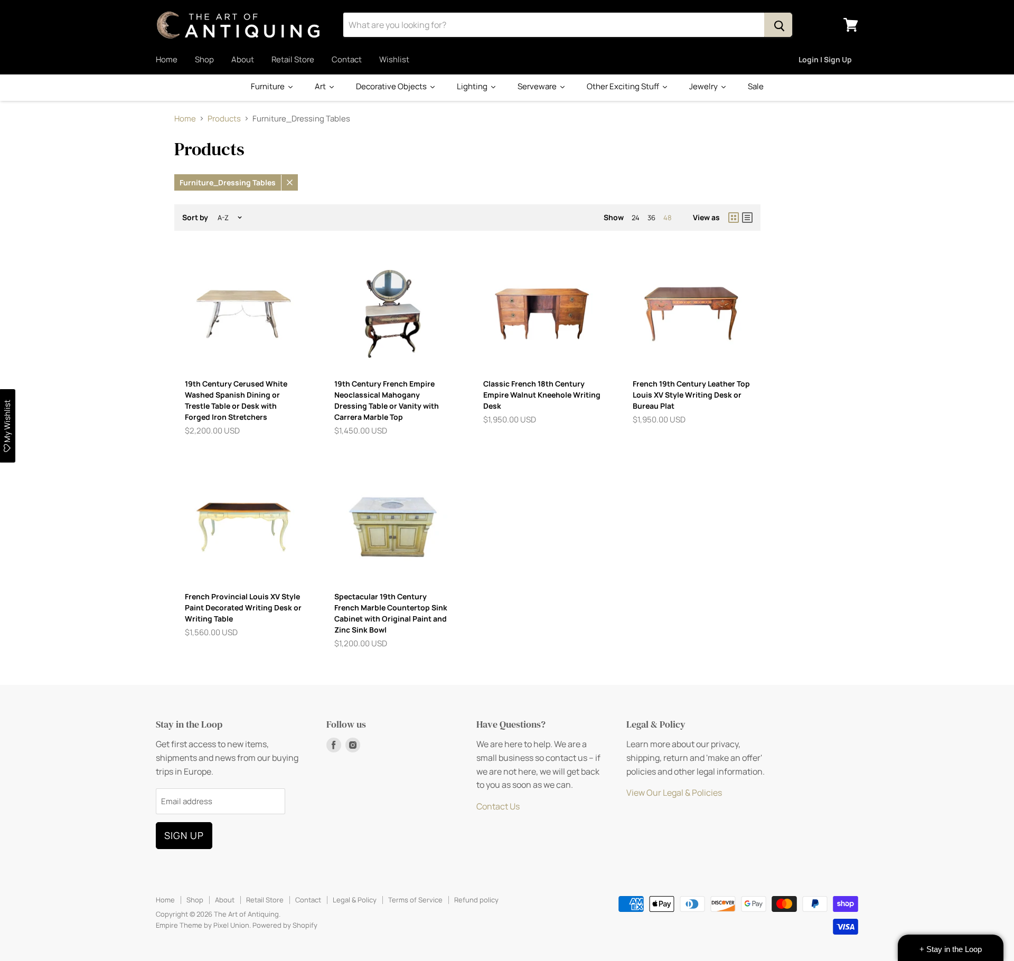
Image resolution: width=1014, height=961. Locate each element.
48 (667, 217)
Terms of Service (415, 900)
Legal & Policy (355, 900)
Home (166, 59)
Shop (204, 59)
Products (224, 118)
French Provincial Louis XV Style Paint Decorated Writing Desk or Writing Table (243, 607)
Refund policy (476, 900)
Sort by (195, 217)
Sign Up (184, 835)
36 (651, 217)
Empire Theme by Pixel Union (202, 925)
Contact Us (498, 806)
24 (636, 217)
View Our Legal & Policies (674, 792)
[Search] (778, 25)
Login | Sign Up (825, 59)
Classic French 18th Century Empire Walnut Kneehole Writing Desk (541, 395)
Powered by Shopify (284, 925)
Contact (347, 59)
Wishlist (394, 59)
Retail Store (292, 59)
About (242, 59)
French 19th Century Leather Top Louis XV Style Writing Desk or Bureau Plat (691, 395)
